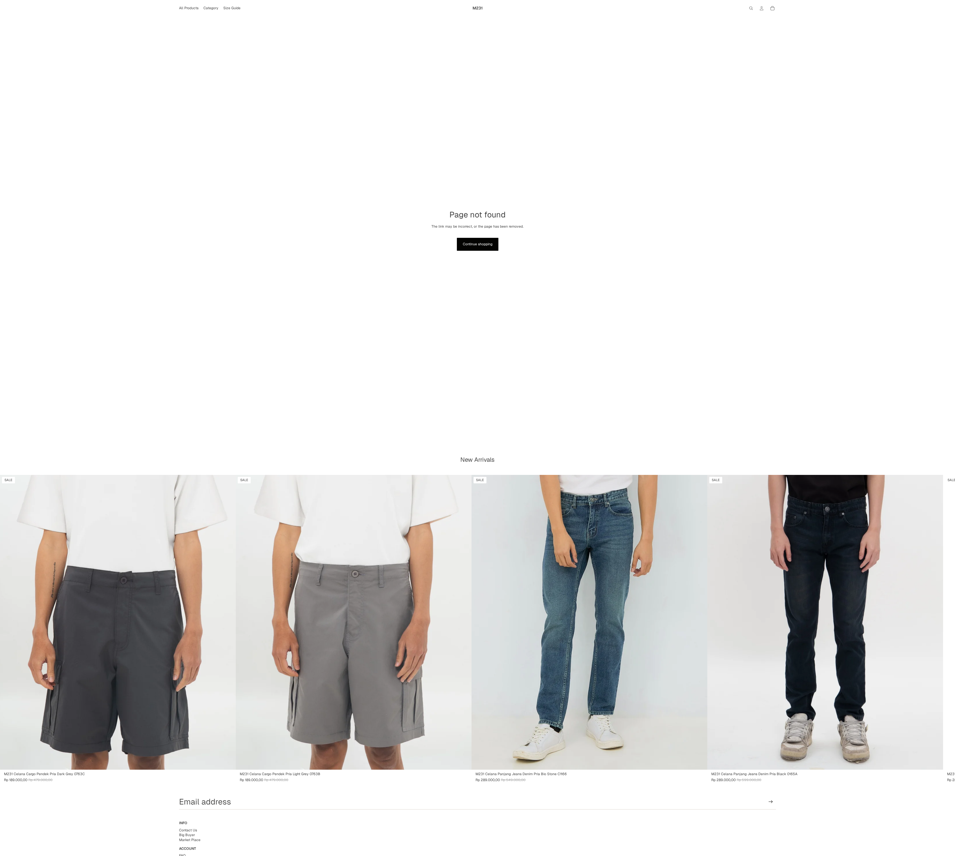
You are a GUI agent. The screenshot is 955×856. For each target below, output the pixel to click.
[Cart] (772, 8)
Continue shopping (477, 244)
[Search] (751, 8)
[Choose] (228, 761)
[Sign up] (770, 802)
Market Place (189, 840)
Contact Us (188, 830)
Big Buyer (187, 835)
